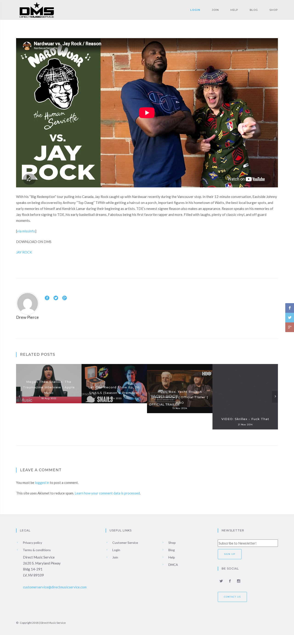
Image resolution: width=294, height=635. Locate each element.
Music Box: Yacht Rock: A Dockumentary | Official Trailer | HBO (180, 397)
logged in (42, 482)
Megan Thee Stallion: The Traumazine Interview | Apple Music (49, 387)
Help (234, 9)
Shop (273, 9)
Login (195, 9)
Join (215, 9)
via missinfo (26, 231)
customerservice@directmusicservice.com (55, 587)
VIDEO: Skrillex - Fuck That (245, 419)
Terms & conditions (36, 550)
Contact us (232, 596)
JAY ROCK (24, 252)
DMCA (173, 565)
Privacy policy (32, 543)
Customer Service (125, 543)
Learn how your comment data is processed (107, 493)
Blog (254, 9)
